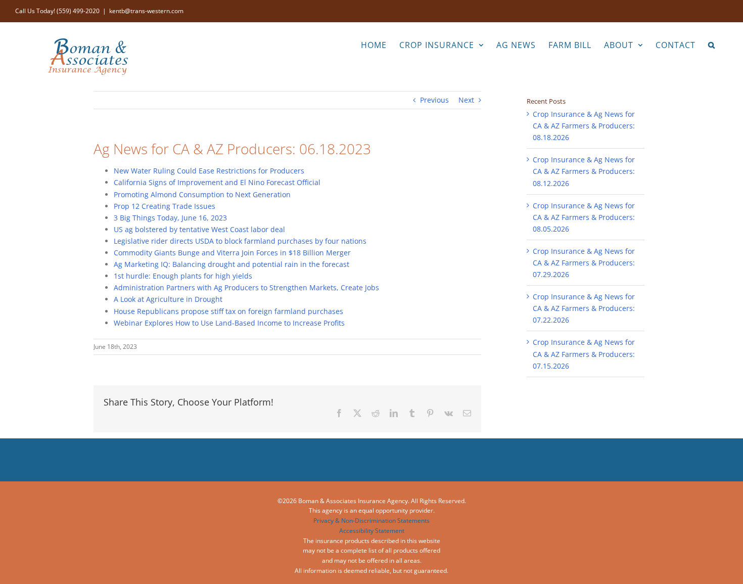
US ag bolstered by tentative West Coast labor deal (199, 229)
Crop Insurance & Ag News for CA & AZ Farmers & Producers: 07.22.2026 (584, 308)
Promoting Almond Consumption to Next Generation (202, 194)
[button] (711, 44)
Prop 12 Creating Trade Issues (164, 206)
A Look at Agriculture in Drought (168, 299)
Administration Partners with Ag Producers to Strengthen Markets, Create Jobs (246, 287)
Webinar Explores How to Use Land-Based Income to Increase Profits (229, 323)
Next (466, 100)
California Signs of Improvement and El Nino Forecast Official (217, 182)
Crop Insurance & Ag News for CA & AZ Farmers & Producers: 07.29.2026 (584, 262)
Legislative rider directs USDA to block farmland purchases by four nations (240, 241)
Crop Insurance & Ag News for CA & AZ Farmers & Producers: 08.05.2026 (584, 217)
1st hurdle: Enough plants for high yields (183, 276)
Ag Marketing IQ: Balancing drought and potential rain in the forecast (231, 264)
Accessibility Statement (371, 530)
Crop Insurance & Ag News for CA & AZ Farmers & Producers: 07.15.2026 (584, 353)
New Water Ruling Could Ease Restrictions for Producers (209, 170)
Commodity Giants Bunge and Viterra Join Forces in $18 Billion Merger (232, 252)
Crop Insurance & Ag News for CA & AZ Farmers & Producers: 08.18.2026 (584, 125)
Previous (434, 100)
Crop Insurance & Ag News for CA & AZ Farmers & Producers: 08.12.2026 (584, 171)
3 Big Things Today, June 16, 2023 (170, 217)
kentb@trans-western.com (146, 11)
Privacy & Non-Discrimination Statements (371, 520)
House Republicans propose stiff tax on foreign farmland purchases (228, 311)
